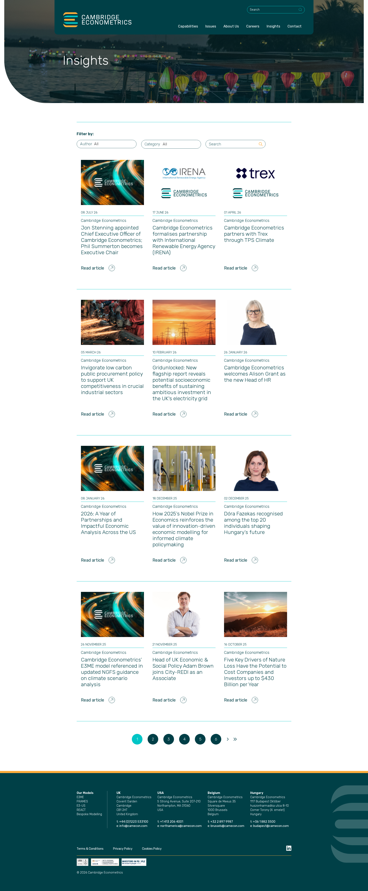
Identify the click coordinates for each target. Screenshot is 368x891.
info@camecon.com (133, 826)
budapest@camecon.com (271, 826)
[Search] (300, 10)
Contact (295, 26)
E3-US (81, 806)
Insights (273, 26)
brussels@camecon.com (227, 826)
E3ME (80, 797)
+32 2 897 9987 (221, 822)
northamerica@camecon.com (181, 826)
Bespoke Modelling (89, 814)
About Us (231, 26)
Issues (210, 26)
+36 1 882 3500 (264, 822)
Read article (92, 268)
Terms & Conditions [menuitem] (90, 849)
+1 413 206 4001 (171, 822)
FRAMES (82, 801)
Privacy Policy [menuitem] (122, 849)
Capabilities (188, 26)
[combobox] (276, 9)
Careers (252, 26)
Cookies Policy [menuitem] (152, 849)
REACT (81, 810)
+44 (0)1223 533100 (134, 822)
